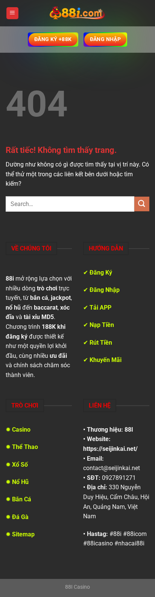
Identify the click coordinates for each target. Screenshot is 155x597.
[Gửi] (141, 204)
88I (129, 429)
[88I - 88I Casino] (77, 13)
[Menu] (12, 13)
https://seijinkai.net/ (110, 448)
